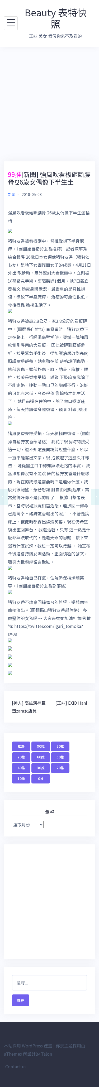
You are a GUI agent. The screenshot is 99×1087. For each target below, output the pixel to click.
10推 (21, 778)
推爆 (21, 746)
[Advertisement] (49, 104)
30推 (41, 767)
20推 (60, 767)
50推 (60, 756)
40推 (21, 767)
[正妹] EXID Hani (71, 703)
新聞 (11, 194)
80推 (60, 746)
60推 (41, 756)
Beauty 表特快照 (56, 17)
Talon (46, 1054)
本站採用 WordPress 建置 (28, 1045)
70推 (21, 756)
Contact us (15, 1066)
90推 (41, 746)
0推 (41, 778)
